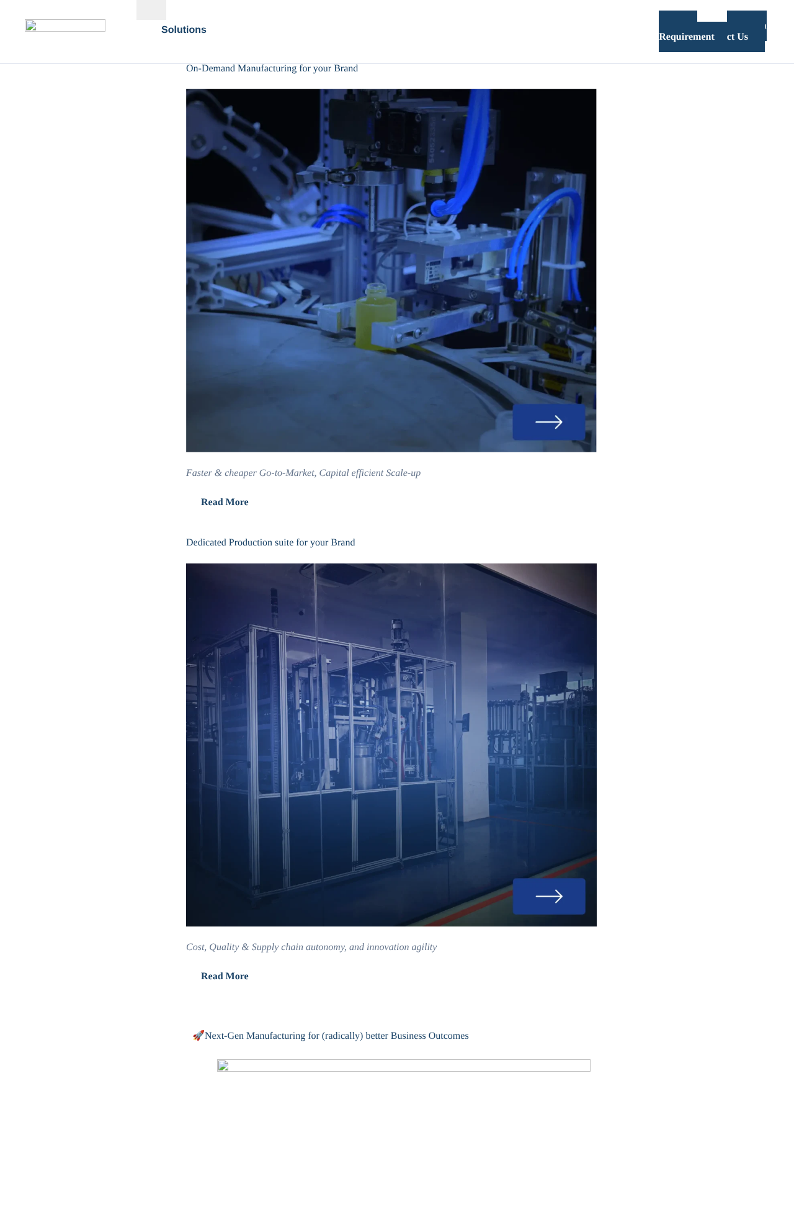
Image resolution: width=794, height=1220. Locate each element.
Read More (225, 502)
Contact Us (747, 31)
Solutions (184, 30)
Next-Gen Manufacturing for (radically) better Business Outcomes (337, 1036)
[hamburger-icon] (151, 10)
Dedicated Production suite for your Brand (270, 542)
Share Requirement (686, 31)
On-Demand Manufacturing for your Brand (272, 68)
